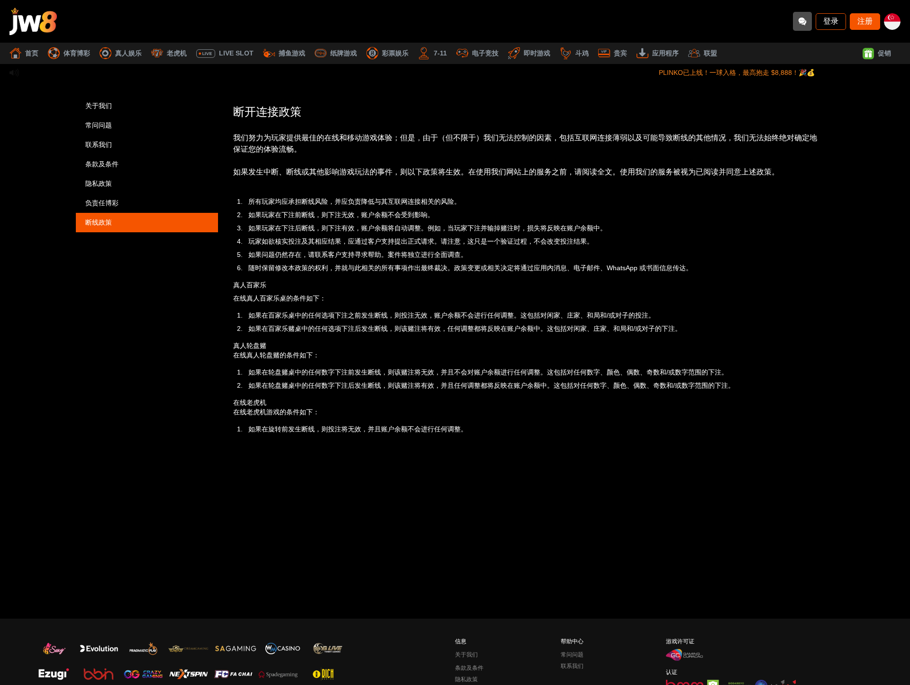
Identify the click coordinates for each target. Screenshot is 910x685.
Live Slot (236, 53)
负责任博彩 (101, 203)
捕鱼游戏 (292, 53)
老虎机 (177, 53)
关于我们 (98, 106)
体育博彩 (77, 53)
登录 (830, 21)
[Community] (802, 21)
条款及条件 (101, 164)
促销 (884, 53)
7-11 (440, 53)
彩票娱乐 (395, 53)
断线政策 (98, 222)
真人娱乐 (128, 53)
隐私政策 (98, 183)
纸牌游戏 (343, 53)
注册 (865, 21)
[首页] (33, 21)
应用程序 (665, 53)
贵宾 (620, 53)
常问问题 (98, 125)
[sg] (892, 21)
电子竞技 (485, 53)
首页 (31, 53)
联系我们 (98, 144)
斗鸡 (582, 53)
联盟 (710, 53)
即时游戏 (537, 53)
